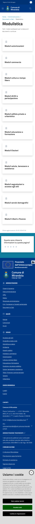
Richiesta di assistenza (10, 460)
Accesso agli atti (8, 338)
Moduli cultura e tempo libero (15, 79)
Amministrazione (14, 17)
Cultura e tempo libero (10, 360)
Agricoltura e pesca (9, 344)
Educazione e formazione (11, 363)
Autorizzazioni (7, 357)
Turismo (5, 375)
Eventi (5, 393)
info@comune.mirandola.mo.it (16, 420)
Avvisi (5, 326)
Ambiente (6, 347)
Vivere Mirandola (9, 385)
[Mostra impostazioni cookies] (33, 262)
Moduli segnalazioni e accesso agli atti (14, 185)
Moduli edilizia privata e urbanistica (15, 115)
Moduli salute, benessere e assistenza (17, 167)
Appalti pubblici (7, 350)
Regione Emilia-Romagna (9, 2)
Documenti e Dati (8, 19)
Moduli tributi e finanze (15, 219)
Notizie (5, 319)
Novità (8, 314)
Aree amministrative (9, 291)
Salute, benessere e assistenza (13, 369)
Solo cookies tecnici (17, 501)
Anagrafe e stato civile (10, 341)
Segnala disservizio (9, 464)
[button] (30, 8)
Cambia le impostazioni (17, 514)
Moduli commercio (13, 62)
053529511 (7, 416)
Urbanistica (6, 379)
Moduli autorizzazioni (14, 46)
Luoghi (5, 390)
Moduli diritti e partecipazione (11, 97)
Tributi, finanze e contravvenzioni (13, 372)
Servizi (8, 332)
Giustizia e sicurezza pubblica (12, 366)
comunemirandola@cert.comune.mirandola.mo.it (16, 427)
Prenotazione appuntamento (12, 456)
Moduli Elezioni (11, 150)
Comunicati (6, 322)
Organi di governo (8, 288)
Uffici (4, 295)
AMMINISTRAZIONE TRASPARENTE (13, 433)
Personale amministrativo (11, 301)
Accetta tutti (17, 507)
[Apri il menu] (3, 8)
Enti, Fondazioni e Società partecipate (15, 304)
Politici (5, 298)
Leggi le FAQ (7, 468)
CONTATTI (5, 402)
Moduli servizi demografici (16, 203)
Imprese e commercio (9, 353)
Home (4, 17)
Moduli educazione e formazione (14, 133)
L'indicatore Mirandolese (10, 452)
